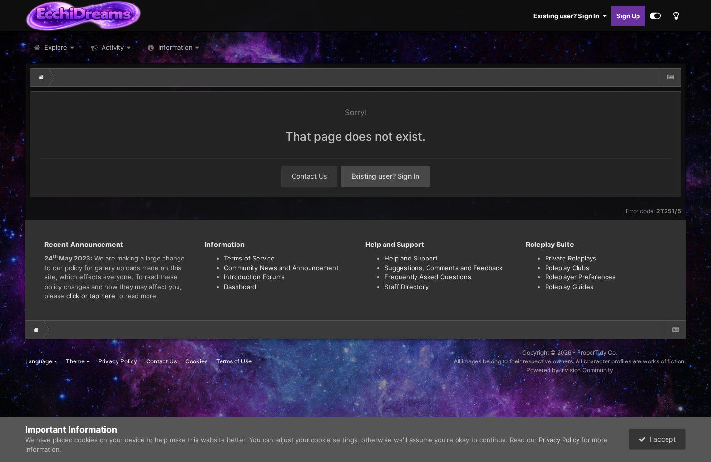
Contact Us (309, 176)
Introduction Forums (254, 277)
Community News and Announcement (281, 268)
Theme (76, 361)
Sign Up (628, 16)
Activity (112, 47)
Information (175, 47)
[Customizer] (655, 16)
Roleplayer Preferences (580, 277)
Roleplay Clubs (567, 268)
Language (39, 361)
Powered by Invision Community (569, 370)
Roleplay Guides (569, 286)
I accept (661, 439)
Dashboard (240, 286)
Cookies (196, 361)
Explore (55, 47)
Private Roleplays (570, 258)
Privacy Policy (117, 361)
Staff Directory (407, 286)
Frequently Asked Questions (428, 277)
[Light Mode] (676, 16)
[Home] (41, 77)
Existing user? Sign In (567, 16)
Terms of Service (249, 258)
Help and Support (411, 258)
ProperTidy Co (596, 352)
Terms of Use (234, 361)
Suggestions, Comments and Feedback (444, 268)
